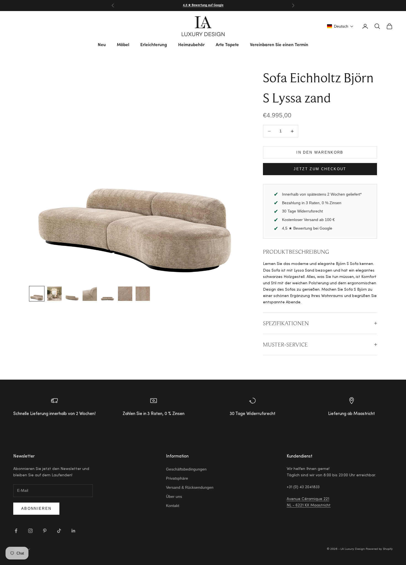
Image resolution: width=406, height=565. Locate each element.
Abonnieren (36, 508)
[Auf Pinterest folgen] (45, 531)
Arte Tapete (227, 45)
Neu (102, 45)
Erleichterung (153, 45)
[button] (340, 26)
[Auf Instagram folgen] (30, 531)
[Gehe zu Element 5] (107, 293)
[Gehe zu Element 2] (54, 293)
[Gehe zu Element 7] (143, 293)
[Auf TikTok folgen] (59, 531)
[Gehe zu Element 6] (125, 293)
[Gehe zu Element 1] (36, 293)
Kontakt (172, 505)
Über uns (174, 496)
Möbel (123, 45)
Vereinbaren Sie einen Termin (279, 45)
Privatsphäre (177, 478)
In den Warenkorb (319, 152)
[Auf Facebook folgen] (16, 531)
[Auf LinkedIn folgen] (73, 531)
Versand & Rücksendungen (189, 487)
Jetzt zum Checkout (320, 169)
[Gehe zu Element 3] (72, 293)
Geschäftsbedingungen (186, 469)
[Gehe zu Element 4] (89, 293)
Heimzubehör (191, 45)
